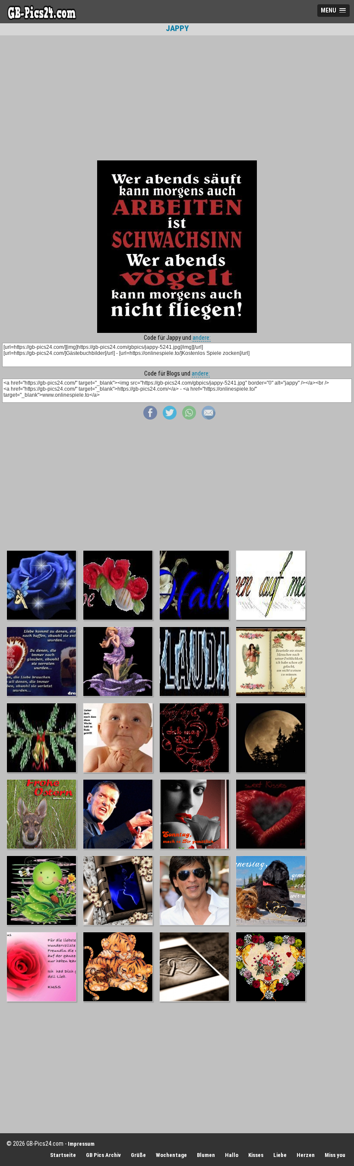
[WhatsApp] (189, 417)
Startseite (63, 1155)
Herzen (306, 1155)
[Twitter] (170, 417)
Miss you (335, 1155)
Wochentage (171, 1155)
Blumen (206, 1155)
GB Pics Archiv (103, 1155)
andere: (202, 337)
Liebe (280, 1155)
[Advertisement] (177, 98)
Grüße (138, 1155)
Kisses (255, 1155)
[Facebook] (150, 417)
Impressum (81, 1144)
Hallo (231, 1155)
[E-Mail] (208, 417)
